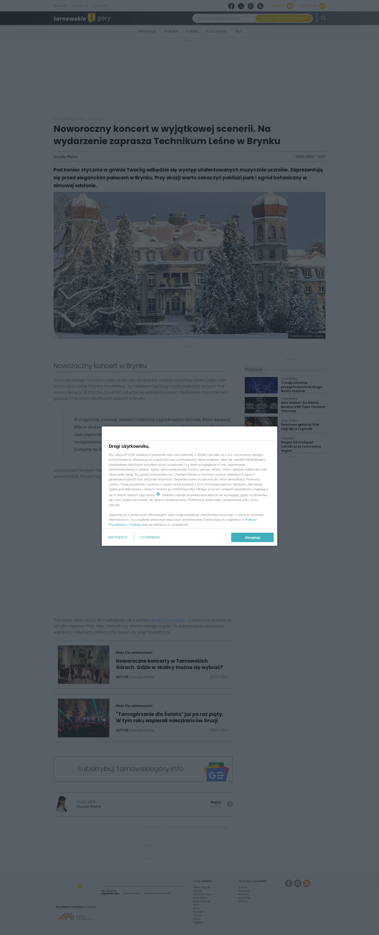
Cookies (135, 524)
